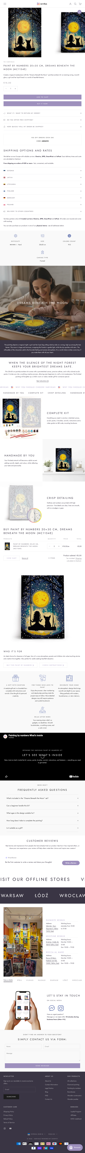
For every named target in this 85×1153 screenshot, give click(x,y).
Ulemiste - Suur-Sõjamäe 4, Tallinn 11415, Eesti (52, 928)
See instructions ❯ (43, 381)
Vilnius (30, 980)
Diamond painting (73, 1084)
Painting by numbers (74, 1088)
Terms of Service (9, 1122)
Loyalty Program (76, 1111)
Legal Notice (49, 1088)
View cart (11, 558)
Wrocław (77, 980)
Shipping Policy (9, 1111)
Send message (42, 1066)
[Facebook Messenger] (52, 1008)
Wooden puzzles (72, 1099)
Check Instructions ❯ (53, 665)
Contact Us (48, 1099)
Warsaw (54, 980)
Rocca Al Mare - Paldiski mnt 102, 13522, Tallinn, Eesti (52, 960)
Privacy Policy (8, 1115)
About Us (48, 1081)
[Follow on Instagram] (5, 1128)
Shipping (78, 558)
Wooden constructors (74, 1095)
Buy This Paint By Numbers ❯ (20, 665)
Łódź (65, 980)
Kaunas (42, 980)
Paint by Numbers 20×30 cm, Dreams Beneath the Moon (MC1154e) (26, 546)
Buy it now (42, 104)
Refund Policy (8, 1119)
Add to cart (42, 97)
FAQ (46, 1095)
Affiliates (73, 1115)
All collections (71, 1081)
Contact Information (51, 1084)
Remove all (25, 558)
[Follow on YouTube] (10, 1128)
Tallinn (8, 980)
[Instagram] (61, 1008)
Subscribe (11, 1097)
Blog (46, 1092)
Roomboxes (71, 1092)
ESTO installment (76, 1119)
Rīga (19, 980)
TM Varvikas (9, 62)
